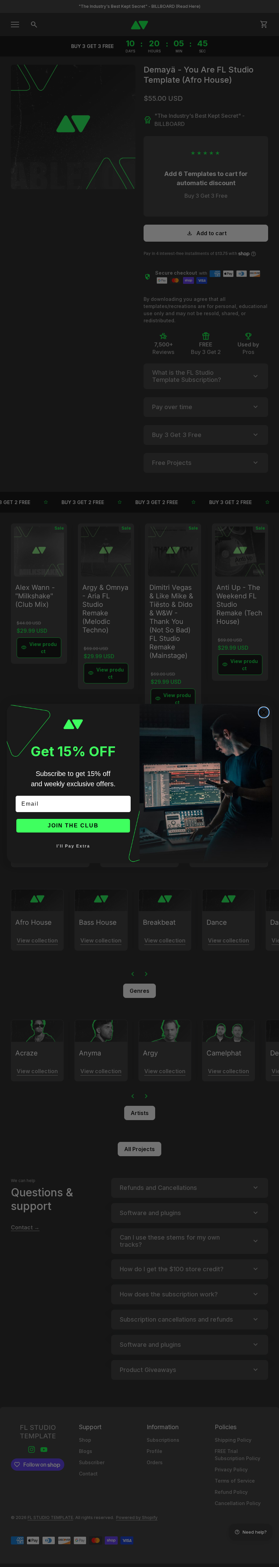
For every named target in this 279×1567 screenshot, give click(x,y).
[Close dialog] (264, 712)
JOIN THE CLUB (73, 825)
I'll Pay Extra (73, 846)
